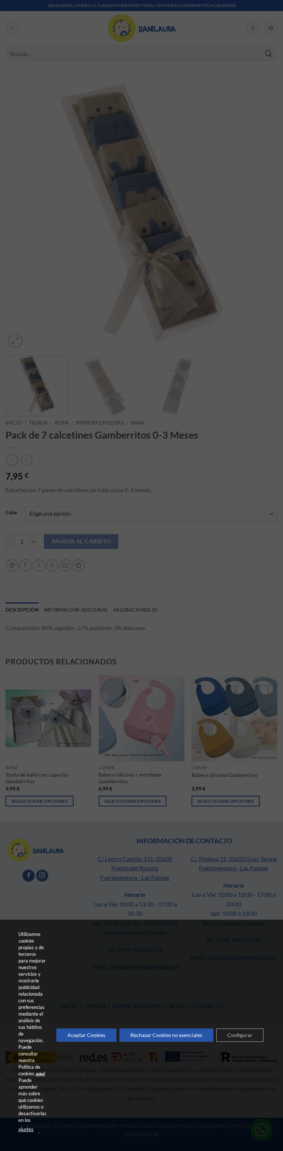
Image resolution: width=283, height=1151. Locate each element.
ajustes (26, 1129)
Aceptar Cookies (86, 1035)
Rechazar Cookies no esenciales (166, 1035)
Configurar (239, 1035)
